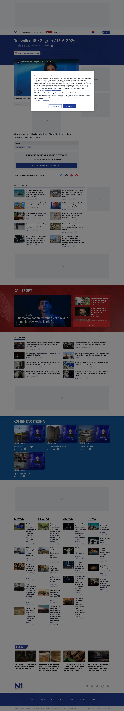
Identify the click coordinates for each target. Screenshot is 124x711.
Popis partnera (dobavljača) (41, 100)
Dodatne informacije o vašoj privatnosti (50, 90)
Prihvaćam (69, 106)
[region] (62, 91)
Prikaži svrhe (55, 106)
